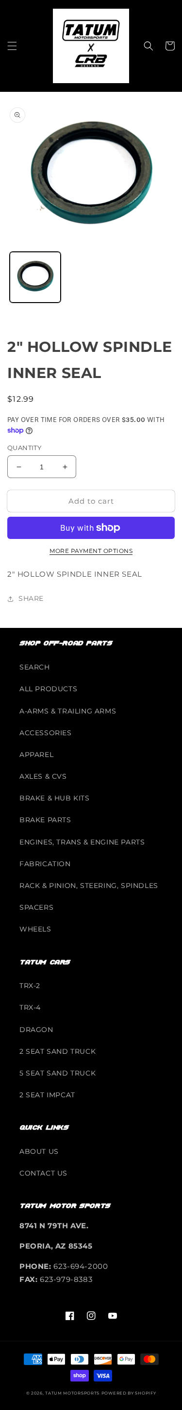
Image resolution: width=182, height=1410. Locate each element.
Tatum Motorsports (72, 1393)
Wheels (35, 929)
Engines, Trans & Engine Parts (82, 842)
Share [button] (31, 598)
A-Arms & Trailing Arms (67, 711)
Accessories (45, 732)
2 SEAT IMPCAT (47, 1094)
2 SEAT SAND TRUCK (57, 1051)
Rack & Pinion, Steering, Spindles (88, 885)
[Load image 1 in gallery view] (35, 277)
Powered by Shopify (128, 1393)
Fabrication (45, 863)
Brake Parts (45, 819)
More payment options (91, 550)
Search (34, 667)
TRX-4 (30, 1007)
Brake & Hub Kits (54, 798)
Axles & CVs (43, 776)
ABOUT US (39, 1151)
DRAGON (36, 1029)
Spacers (36, 907)
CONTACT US (43, 1173)
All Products (48, 688)
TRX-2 (29, 985)
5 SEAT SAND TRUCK (57, 1073)
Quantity (24, 447)
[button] (12, 46)
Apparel (36, 754)
